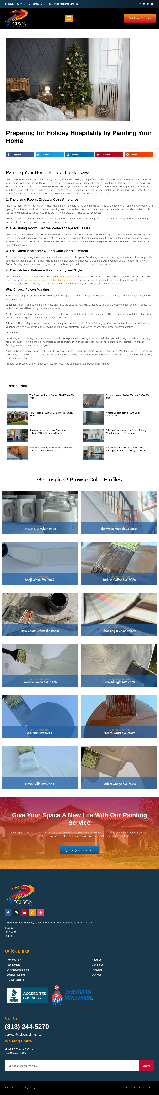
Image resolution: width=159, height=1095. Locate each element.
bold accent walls (72, 241)
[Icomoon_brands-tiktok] (40, 912)
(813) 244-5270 (27, 1026)
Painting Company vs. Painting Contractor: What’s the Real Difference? (50, 449)
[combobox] (72, 1065)
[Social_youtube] (152, 4)
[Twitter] (144, 4)
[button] (69, 18)
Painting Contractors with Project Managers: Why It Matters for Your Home (127, 431)
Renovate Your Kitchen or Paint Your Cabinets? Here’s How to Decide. (47, 431)
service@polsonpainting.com (24, 1034)
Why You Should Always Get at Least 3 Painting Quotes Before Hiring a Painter (125, 449)
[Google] (32, 912)
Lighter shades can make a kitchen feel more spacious (49, 280)
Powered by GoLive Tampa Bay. (139, 1087)
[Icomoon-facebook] (140, 4)
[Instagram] (148, 4)
